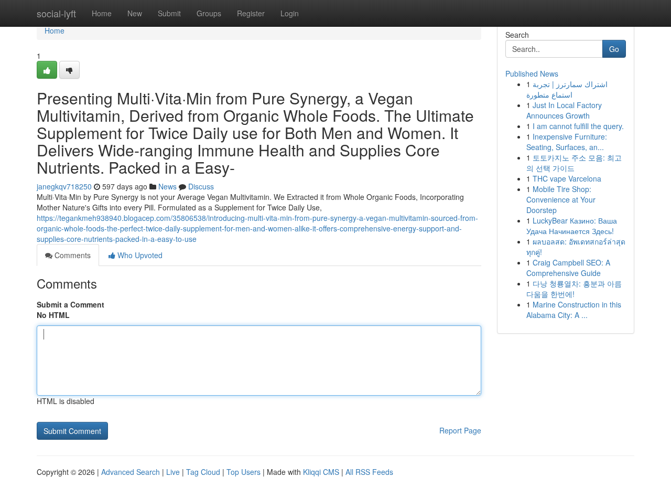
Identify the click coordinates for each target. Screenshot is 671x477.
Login (289, 13)
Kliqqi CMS (321, 472)
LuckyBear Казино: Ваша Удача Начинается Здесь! (571, 225)
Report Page (460, 430)
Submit (169, 13)
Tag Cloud (203, 472)
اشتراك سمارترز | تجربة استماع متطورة (567, 89)
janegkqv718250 (64, 186)
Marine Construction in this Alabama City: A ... (573, 309)
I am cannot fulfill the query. (578, 126)
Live (173, 472)
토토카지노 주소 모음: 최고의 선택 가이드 (574, 162)
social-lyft (56, 13)
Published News (531, 73)
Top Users (243, 472)
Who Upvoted (139, 255)
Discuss (201, 186)
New (134, 13)
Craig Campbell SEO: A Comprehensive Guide (568, 267)
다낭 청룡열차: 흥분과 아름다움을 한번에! (574, 288)
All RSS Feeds (369, 472)
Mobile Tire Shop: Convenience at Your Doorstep (561, 199)
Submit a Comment (70, 304)
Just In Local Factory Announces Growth (564, 110)
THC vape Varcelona (567, 178)
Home (102, 13)
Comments (71, 255)
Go (614, 49)
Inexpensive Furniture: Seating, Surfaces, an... (566, 141)
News (167, 186)
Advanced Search (130, 472)
